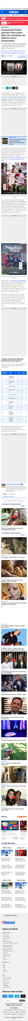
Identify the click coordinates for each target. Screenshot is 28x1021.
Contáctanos (8, 1003)
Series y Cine (6, 982)
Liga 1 (4, 939)
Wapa (12, 1012)
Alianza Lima (22, 43)
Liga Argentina (6, 954)
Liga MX (5, 959)
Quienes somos (14, 1003)
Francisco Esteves (8, 56)
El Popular (16, 1010)
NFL (4, 972)
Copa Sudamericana (8, 951)
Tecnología (5, 985)
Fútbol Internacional (7, 945)
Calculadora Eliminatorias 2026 (10, 943)
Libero (22, 1010)
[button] (26, 12)
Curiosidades (6, 983)
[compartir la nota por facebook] (7, 88)
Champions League (7, 949)
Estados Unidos (6, 987)
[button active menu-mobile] (2, 12)
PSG (4, 957)
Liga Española (6, 956)
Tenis (4, 969)
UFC (4, 964)
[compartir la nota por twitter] (13, 88)
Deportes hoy (5, 962)
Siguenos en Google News (16, 88)
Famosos (5, 980)
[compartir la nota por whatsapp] (10, 88)
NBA (4, 967)
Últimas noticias (5, 15)
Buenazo (18, 1012)
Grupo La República (8, 1010)
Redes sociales (6, 979)
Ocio (3, 975)
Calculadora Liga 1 (7, 941)
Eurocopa (5, 952)
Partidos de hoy (7, 8)
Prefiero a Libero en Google (15, 501)
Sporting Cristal (6, 938)
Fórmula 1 (5, 970)
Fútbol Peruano (16, 15)
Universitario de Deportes (8, 496)
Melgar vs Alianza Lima (17, 8)
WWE (4, 965)
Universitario (22, 280)
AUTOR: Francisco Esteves (13, 484)
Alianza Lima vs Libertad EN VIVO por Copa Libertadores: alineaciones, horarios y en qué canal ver (17, 142)
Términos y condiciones (16, 1005)
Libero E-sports (6, 1012)
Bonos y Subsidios (7, 977)
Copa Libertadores (7, 947)
